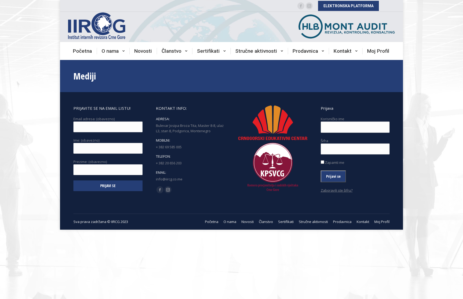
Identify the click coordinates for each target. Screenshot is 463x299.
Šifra (324, 140)
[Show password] (382, 150)
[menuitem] (82, 51)
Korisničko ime (332, 118)
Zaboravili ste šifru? (337, 190)
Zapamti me (334, 162)
